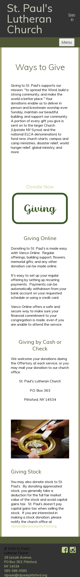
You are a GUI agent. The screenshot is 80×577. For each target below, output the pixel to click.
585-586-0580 (15, 571)
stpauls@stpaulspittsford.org (33, 526)
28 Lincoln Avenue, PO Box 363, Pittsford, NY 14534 (20, 561)
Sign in (71, 16)
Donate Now (40, 187)
